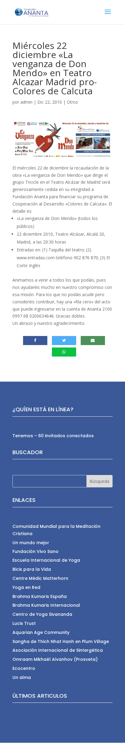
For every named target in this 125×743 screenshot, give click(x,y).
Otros (72, 102)
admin (26, 102)
